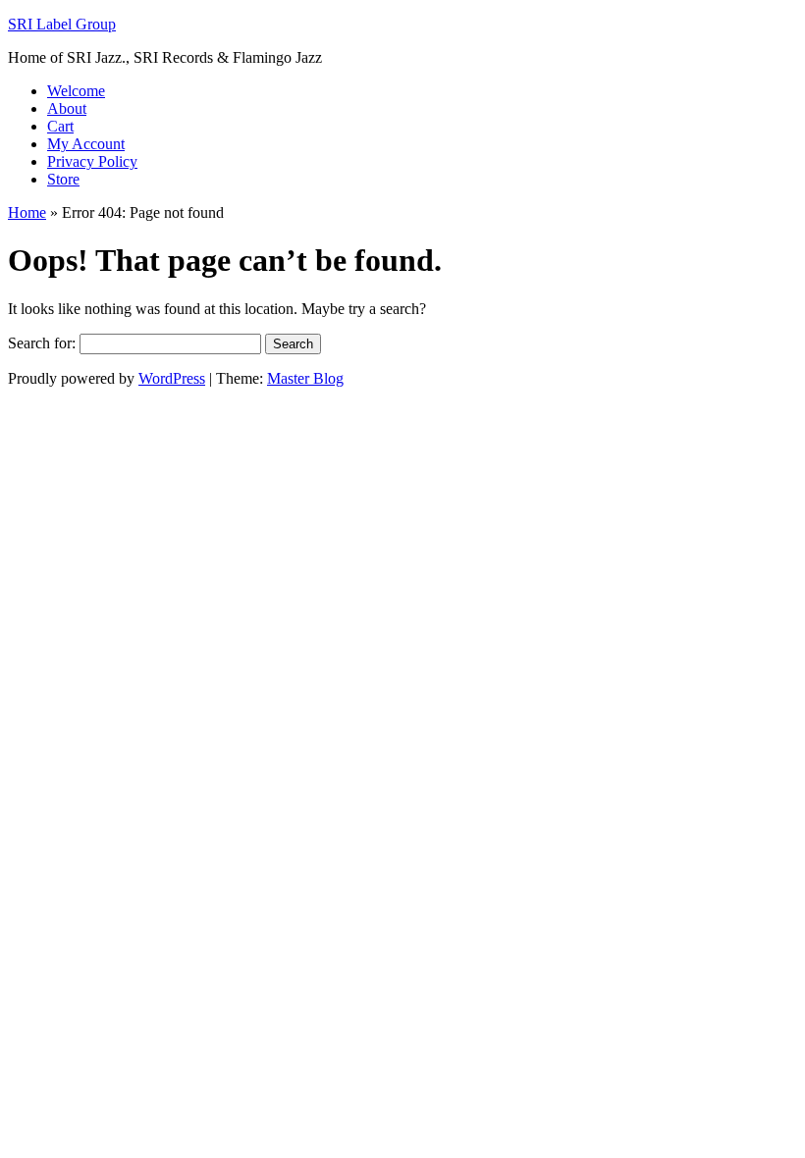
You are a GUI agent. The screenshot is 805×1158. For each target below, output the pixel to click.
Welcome (76, 90)
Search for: (42, 343)
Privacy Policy (92, 161)
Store (63, 179)
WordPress (171, 378)
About (66, 108)
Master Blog (305, 378)
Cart (60, 126)
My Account (86, 143)
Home (27, 212)
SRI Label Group (62, 24)
